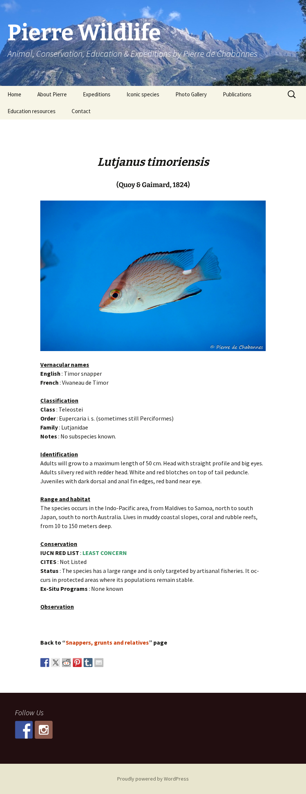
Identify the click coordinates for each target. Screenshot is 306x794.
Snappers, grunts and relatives (107, 642)
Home (14, 94)
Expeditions (96, 94)
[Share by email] (98, 662)
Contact (81, 111)
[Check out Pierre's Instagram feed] (44, 730)
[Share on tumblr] (88, 662)
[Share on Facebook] (44, 662)
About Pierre (52, 94)
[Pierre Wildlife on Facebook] (24, 730)
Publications (237, 94)
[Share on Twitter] (55, 662)
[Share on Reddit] (66, 662)
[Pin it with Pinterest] (77, 662)
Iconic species (143, 94)
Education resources (31, 111)
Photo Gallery (191, 94)
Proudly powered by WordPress (153, 778)
